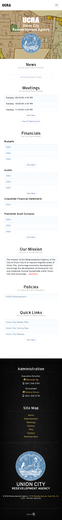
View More (31, 115)
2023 (8, 159)
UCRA (6, 5)
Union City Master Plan (17, 322)
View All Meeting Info (31, 121)
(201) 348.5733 (35, 498)
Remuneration (31, 437)
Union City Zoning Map (17, 328)
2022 (8, 188)
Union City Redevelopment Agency (31, 24)
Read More (33, 274)
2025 (8, 147)
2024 (8, 153)
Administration (31, 369)
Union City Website (15, 334)
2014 (8, 205)
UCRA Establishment (16, 297)
